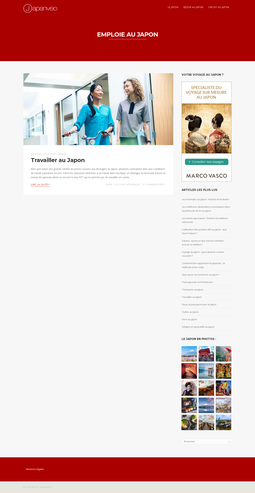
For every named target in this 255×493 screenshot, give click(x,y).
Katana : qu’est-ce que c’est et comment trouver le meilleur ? (202, 242)
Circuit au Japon (218, 7)
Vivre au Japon (189, 319)
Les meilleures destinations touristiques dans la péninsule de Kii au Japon (206, 208)
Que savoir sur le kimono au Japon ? (201, 274)
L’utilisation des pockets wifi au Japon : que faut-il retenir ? (204, 231)
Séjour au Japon (193, 7)
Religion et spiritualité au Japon (198, 326)
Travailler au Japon (58, 160)
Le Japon (173, 7)
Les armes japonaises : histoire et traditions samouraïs (205, 220)
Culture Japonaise (127, 184)
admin (61, 154)
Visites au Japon (190, 311)
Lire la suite (40, 184)
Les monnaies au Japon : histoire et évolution (205, 199)
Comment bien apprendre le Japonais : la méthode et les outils (203, 265)
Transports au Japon (192, 289)
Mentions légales (35, 469)
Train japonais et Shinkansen (197, 282)
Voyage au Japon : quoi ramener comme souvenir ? (203, 253)
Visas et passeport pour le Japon (199, 304)
